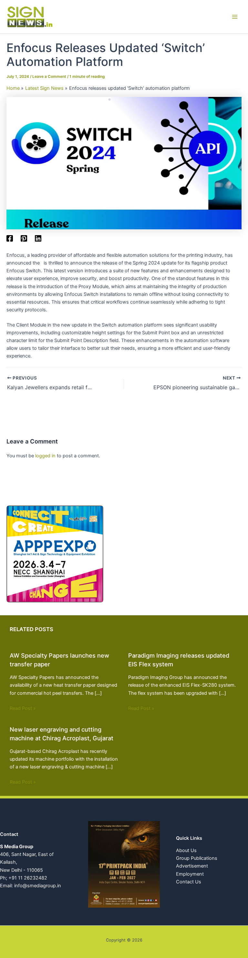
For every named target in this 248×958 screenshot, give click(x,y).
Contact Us (188, 882)
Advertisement (192, 866)
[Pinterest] (24, 238)
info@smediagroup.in (37, 886)
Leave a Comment (49, 76)
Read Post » (23, 708)
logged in (45, 456)
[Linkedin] (38, 238)
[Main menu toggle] (235, 17)
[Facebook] (9, 238)
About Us (186, 850)
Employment (190, 874)
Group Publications (196, 858)
